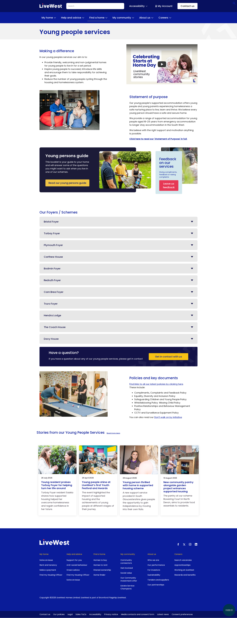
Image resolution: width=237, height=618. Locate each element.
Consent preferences (182, 614)
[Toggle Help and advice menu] (83, 17)
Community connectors (126, 561)
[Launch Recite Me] (229, 610)
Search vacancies (183, 560)
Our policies (59, 614)
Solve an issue (46, 560)
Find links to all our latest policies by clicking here (156, 384)
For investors (154, 570)
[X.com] (184, 544)
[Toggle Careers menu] (170, 17)
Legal (70, 614)
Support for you (74, 560)
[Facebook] (178, 544)
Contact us (187, 6)
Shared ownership (102, 570)
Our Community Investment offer (128, 579)
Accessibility (95, 614)
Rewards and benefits (185, 574)
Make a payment (48, 570)
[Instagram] (190, 544)
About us (144, 17)
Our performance (156, 565)
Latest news (163, 614)
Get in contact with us (168, 356)
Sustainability (154, 574)
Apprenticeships (182, 565)
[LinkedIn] (196, 544)
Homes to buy (100, 560)
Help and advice (71, 17)
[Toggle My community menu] (133, 17)
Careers (163, 17)
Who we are (153, 560)
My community (122, 17)
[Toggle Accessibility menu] (146, 6)
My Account (165, 6)
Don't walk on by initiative (168, 417)
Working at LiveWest (184, 570)
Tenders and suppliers (158, 579)
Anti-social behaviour (77, 565)
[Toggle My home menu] (54, 17)
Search (234, 3)
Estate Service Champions (127, 587)
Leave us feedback (169, 185)
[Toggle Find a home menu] (106, 17)
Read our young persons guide (67, 183)
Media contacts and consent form (137, 614)
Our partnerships (156, 584)
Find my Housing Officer (51, 574)
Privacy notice (111, 614)
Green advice (73, 570)
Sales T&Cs (81, 614)
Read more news (113, 433)
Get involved (126, 568)
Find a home (96, 17)
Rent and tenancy (48, 565)
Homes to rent (100, 565)
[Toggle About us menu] (152, 17)
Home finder (99, 574)
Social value (126, 572)
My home (47, 17)
